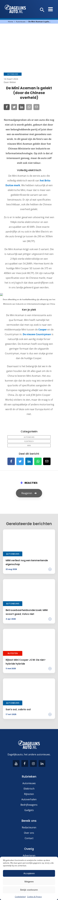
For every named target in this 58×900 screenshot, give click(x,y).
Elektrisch (29, 441)
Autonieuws (21, 22)
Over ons (29, 832)
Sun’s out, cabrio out (18, 709)
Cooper (42, 329)
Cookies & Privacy (34, 896)
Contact (29, 838)
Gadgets (29, 810)
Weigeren (29, 881)
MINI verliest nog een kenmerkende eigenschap (27, 562)
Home (10, 22)
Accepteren (29, 873)
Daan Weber (10, 82)
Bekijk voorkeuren (29, 890)
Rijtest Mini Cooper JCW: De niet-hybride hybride (26, 661)
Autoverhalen (29, 799)
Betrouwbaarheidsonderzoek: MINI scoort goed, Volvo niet (27, 612)
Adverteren (29, 855)
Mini (29, 445)
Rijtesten (29, 794)
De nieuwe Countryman (37, 334)
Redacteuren (29, 827)
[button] (42, 10)
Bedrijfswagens (29, 804)
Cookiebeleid (20, 896)
